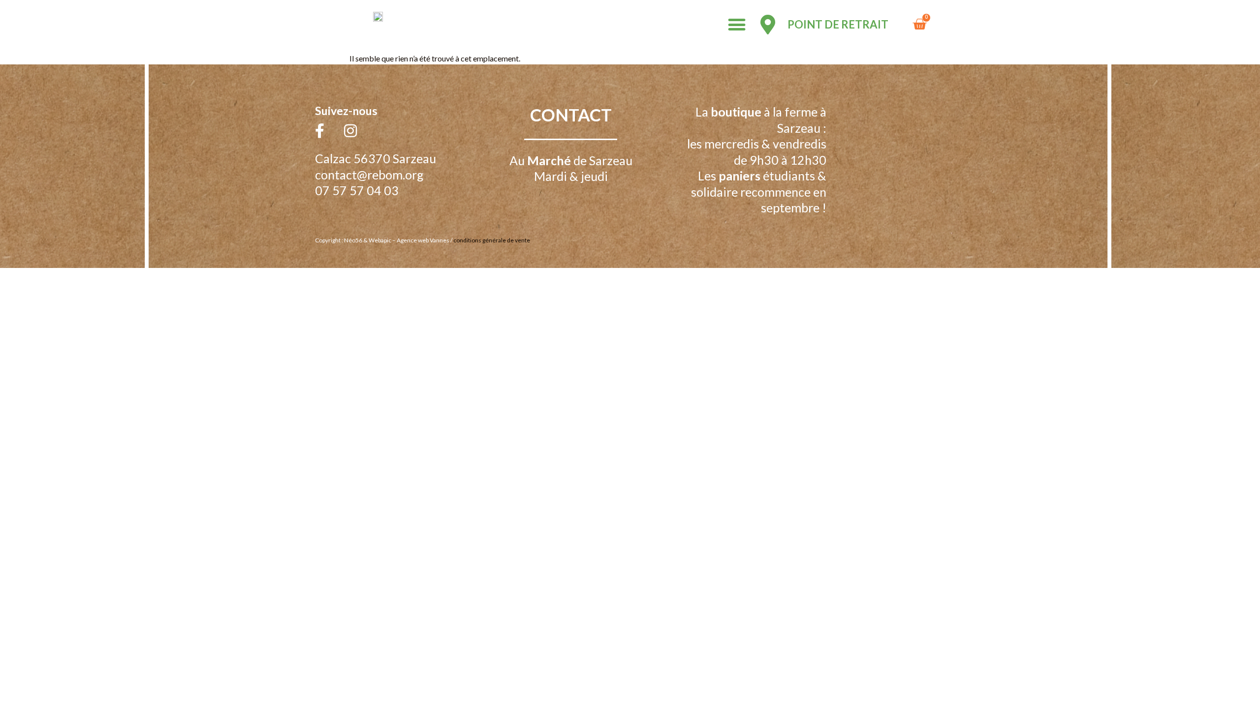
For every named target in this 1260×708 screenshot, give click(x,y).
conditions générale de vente (491, 240)
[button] (737, 25)
